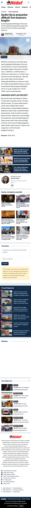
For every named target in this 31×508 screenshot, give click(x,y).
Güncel (17, 7)
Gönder (5, 263)
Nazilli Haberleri (18, 488)
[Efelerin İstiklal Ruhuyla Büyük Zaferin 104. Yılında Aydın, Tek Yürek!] (23, 198)
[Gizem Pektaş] (5, 179)
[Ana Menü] (2, 2)
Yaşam (15, 401)
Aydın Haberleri (13, 11)
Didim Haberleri (7, 489)
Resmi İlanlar (16, 491)
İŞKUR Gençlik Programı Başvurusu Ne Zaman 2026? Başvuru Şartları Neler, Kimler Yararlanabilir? (20, 405)
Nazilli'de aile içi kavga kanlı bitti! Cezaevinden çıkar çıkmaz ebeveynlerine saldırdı (21, 413)
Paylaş (5, 56)
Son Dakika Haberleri (9, 481)
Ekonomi (10, 7)
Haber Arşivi (6, 483)
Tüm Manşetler (7, 479)
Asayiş (3, 7)
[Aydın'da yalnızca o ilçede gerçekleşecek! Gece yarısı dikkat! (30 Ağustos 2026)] (8, 214)
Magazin (25, 7)
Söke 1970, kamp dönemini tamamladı (20, 397)
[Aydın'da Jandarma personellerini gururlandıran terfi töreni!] (23, 214)
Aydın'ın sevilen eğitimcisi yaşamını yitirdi (6, 205)
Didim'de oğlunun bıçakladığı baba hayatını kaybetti (21, 389)
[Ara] (28, 3)
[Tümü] (29, 381)
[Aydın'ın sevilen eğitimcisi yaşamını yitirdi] (8, 198)
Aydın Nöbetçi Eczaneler (10, 470)
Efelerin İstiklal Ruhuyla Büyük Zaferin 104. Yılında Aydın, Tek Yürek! (20, 429)
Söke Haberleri (18, 393)
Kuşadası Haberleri (19, 489)
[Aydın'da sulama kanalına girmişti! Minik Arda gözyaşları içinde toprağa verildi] (8, 230)
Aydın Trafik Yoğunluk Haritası (11, 476)
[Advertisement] (15, 360)
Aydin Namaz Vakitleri (9, 474)
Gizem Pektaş (15, 178)
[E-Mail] (12, 185)
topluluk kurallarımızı (16, 269)
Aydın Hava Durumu (8, 472)
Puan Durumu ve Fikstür (9, 478)
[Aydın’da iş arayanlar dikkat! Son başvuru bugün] (15, 46)
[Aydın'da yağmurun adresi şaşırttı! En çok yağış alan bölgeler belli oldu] (23, 230)
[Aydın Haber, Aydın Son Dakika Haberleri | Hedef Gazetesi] (14, 2)
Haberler (3, 11)
